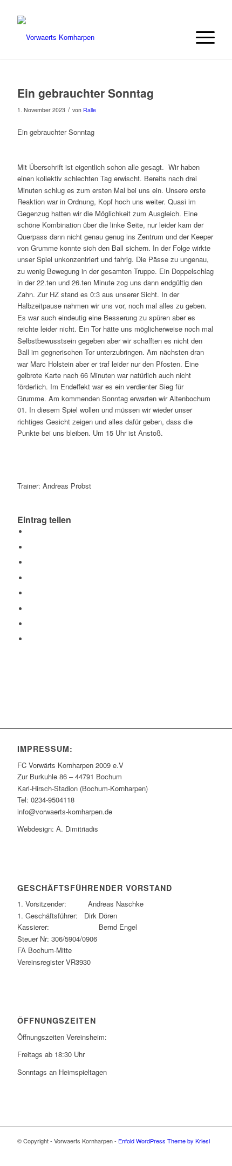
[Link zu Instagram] (207, 1152)
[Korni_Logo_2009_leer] (96, 37)
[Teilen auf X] (30, 547)
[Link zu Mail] (190, 1152)
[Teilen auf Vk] (30, 608)
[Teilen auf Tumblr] (30, 593)
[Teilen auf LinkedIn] (30, 578)
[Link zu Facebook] (174, 1152)
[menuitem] (200, 37)
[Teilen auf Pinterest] (30, 562)
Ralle (89, 110)
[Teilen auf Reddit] (30, 624)
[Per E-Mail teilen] (30, 639)
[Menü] (200, 37)
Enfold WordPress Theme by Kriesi (164, 1140)
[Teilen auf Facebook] (30, 531)
